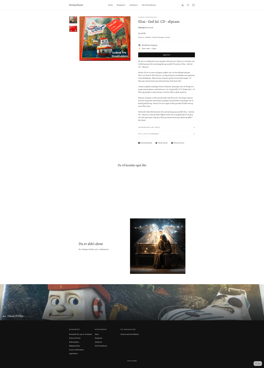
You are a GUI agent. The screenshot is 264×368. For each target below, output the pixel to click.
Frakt (154, 37)
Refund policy (74, 342)
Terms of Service (75, 338)
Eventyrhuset (76, 5)
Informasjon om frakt (149, 127)
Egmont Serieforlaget (147, 17)
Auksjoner (133, 5)
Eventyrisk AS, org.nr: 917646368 (80, 334)
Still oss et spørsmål (148, 134)
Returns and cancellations (130, 334)
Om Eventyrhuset (149, 5)
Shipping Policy (74, 346)
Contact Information (76, 350)
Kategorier (121, 5)
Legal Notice (73, 353)
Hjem (110, 5)
